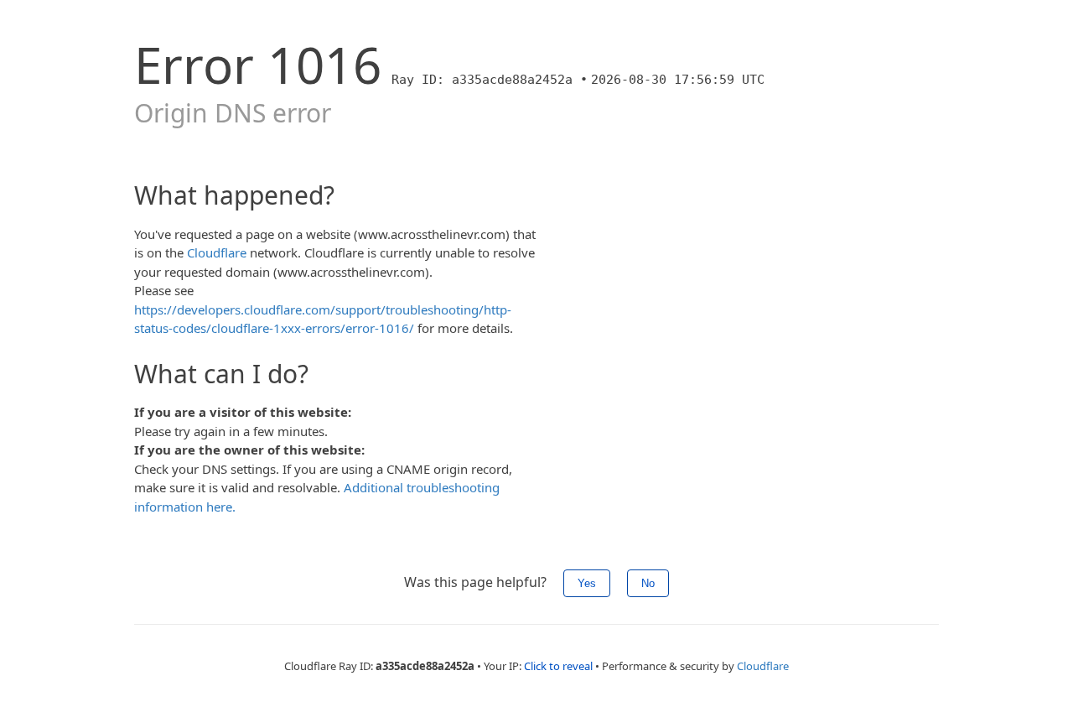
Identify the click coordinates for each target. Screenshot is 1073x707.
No (648, 583)
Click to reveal (558, 665)
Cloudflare (216, 252)
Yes (587, 583)
